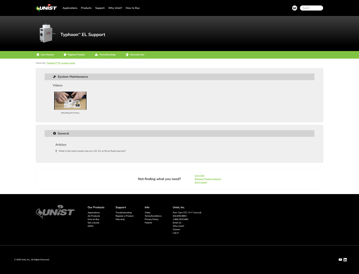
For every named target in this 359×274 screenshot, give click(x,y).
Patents (148, 222)
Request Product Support (208, 179)
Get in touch (201, 182)
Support (100, 8)
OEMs (90, 226)
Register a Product (125, 216)
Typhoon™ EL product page (60, 63)
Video (147, 212)
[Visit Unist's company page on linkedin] (345, 259)
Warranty (120, 219)
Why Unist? (115, 8)
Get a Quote (93, 222)
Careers (176, 229)
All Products (94, 216)
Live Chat (199, 175)
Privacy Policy (151, 219)
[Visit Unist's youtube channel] (340, 259)
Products (86, 8)
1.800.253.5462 (180, 219)
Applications (70, 8)
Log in (176, 232)
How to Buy (133, 8)
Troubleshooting (124, 212)
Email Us (177, 222)
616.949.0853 (180, 216)
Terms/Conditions (153, 216)
